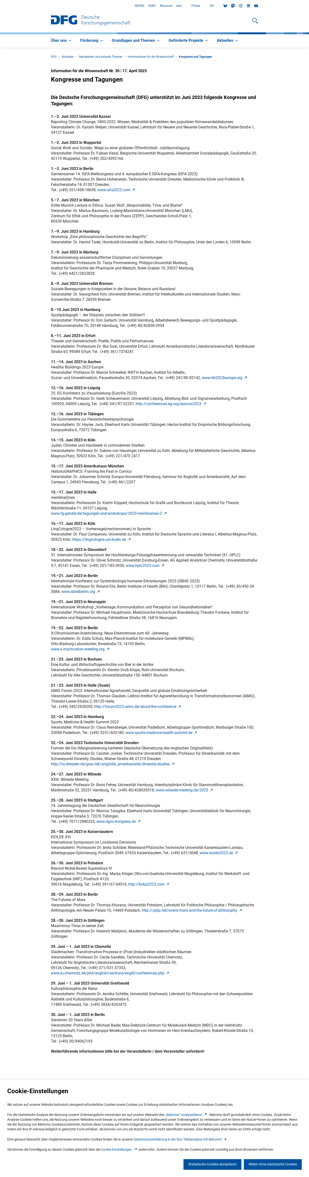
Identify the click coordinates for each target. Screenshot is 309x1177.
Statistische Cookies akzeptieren (212, 1164)
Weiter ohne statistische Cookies (273, 1164)
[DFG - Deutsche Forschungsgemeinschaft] (90, 20)
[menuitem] (61, 41)
